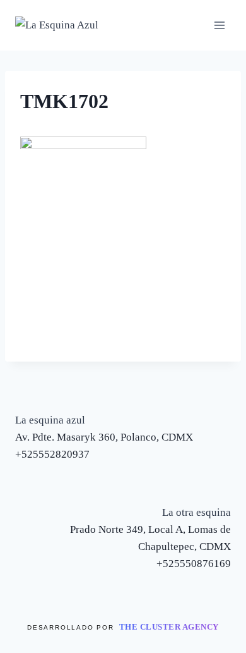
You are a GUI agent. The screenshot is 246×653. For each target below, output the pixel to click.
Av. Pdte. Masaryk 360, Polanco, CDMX (104, 437)
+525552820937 (52, 454)
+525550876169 (193, 564)
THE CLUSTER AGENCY (169, 627)
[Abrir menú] (219, 25)
